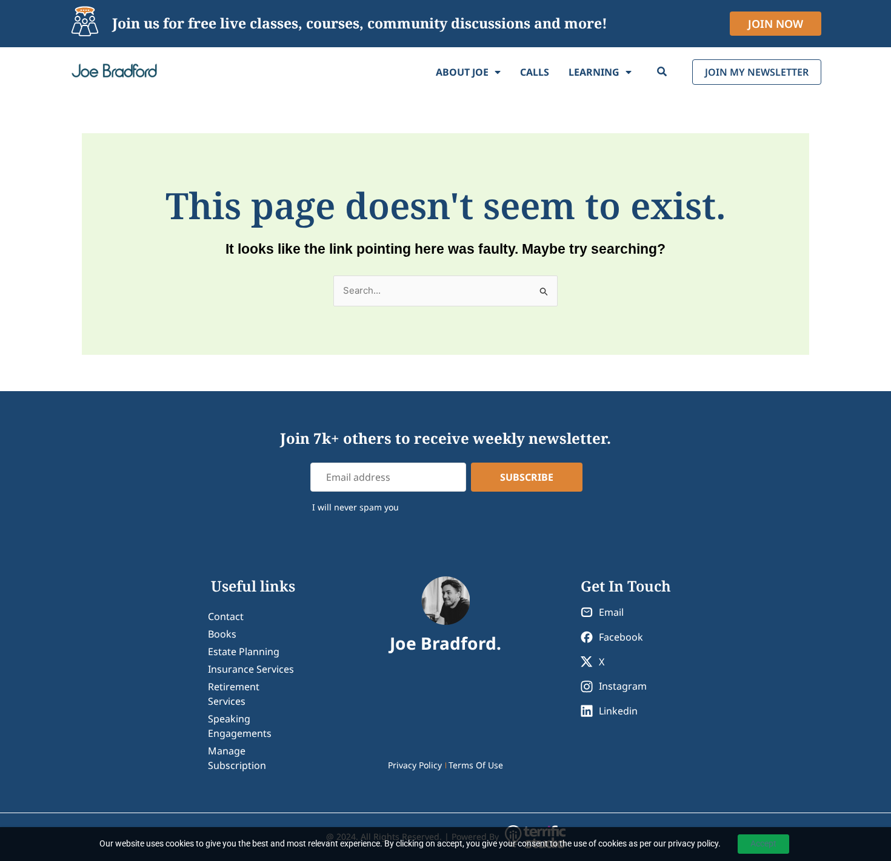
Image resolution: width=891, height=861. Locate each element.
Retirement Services (233, 694)
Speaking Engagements (240, 726)
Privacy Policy (415, 765)
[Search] (662, 72)
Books (222, 634)
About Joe (462, 72)
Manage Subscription (237, 758)
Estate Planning (243, 651)
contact (226, 616)
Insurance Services (251, 669)
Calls (534, 72)
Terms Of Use (476, 765)
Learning (594, 72)
